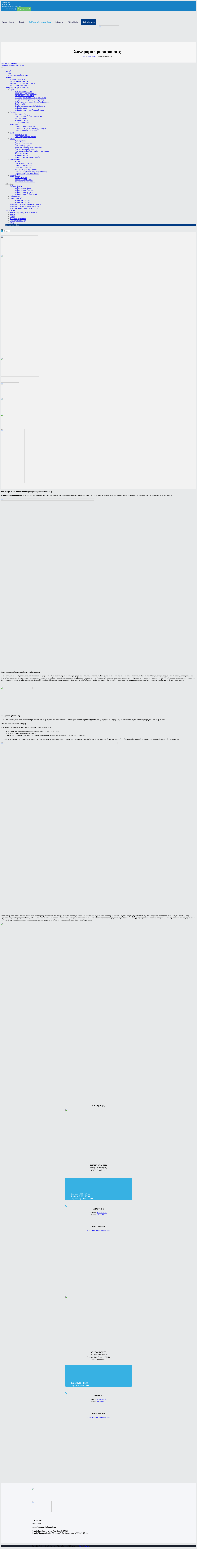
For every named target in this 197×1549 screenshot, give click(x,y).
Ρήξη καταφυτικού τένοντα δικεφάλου (28, 116)
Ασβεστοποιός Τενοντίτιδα (24, 96)
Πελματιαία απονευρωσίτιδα (25, 182)
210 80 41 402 (102, 1213)
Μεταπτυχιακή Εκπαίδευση (20, 85)
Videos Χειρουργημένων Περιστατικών (24, 213)
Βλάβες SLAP (20, 104)
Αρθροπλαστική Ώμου (23, 200)
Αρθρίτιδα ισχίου (21, 135)
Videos (12, 215)
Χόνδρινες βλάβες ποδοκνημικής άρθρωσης (31, 172)
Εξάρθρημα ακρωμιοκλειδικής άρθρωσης (30, 106)
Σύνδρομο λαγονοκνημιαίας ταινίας (27, 157)
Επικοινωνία (10, 9)
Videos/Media (73, 22)
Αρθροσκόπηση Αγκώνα (23, 192)
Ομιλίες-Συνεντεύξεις (18, 221)
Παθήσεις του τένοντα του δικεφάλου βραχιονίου (32, 102)
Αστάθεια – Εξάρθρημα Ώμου (25, 94)
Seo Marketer (84, 1546)
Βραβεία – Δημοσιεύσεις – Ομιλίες (23, 83)
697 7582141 (101, 1215)
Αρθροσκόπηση (16, 186)
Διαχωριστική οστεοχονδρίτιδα (26, 169)
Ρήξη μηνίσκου (20, 141)
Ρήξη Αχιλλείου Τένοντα (23, 163)
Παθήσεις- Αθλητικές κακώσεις (40, 22)
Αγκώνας (13, 112)
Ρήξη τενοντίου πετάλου (23, 92)
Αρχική (4, 22)
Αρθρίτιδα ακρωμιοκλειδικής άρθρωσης (29, 110)
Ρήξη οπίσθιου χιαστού (23, 145)
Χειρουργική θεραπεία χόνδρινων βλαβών (25, 204)
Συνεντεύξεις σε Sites (18, 219)
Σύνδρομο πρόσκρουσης (23, 165)
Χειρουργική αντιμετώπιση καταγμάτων (24, 206)
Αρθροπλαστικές (16, 198)
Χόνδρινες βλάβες (21, 153)
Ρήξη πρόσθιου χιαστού (23, 143)
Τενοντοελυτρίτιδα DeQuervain (26, 131)
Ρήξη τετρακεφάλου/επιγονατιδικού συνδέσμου (32, 151)
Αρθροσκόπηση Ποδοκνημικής (26, 194)
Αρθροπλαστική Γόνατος (24, 202)
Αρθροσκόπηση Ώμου (23, 188)
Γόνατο (12, 139)
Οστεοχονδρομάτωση (22, 122)
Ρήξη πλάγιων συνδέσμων (24, 149)
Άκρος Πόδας (15, 176)
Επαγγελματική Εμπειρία (19, 81)
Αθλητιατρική (15, 196)
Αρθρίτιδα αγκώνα (21, 120)
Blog (12, 223)
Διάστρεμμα (19, 161)
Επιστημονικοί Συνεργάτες (19, 75)
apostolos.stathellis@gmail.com (98, 1230)
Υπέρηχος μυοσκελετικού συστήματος (24, 208)
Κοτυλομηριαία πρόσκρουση (25, 137)
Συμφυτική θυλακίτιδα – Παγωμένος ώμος (30, 98)
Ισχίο (12, 133)
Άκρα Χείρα (14, 124)
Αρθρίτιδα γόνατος (21, 155)
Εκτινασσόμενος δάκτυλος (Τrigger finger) (30, 128)
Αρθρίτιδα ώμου (21, 108)
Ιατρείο (11, 22)
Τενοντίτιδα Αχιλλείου (23, 167)
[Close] (2, 229)
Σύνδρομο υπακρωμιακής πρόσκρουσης (29, 100)
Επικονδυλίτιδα (20, 114)
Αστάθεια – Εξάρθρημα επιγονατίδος (28, 147)
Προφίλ (21, 22)
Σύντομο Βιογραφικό (17, 79)
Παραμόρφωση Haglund (23, 180)
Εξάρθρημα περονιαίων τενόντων (27, 174)
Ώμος (12, 90)
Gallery (12, 217)
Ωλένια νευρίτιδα (21, 118)
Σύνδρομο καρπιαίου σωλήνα (25, 126)
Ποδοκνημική (91, 56)
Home (84, 56)
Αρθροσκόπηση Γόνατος (24, 190)
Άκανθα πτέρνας (21, 178)
